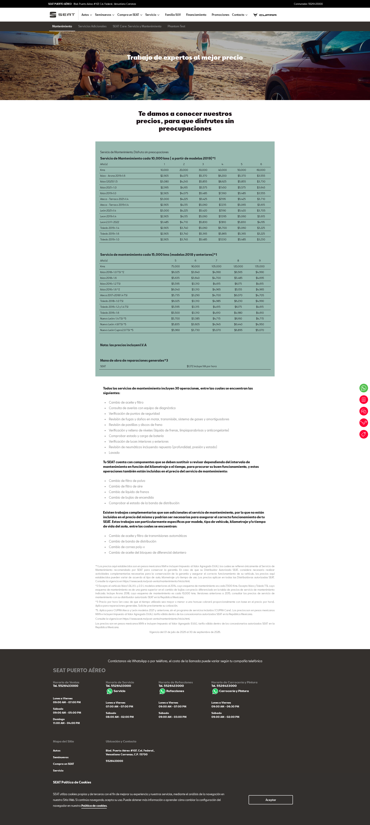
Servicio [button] (150, 14)
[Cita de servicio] (363, 422)
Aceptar (271, 800)
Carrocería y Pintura (234, 691)
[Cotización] (363, 399)
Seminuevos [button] (103, 14)
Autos (56, 750)
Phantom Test (176, 26)
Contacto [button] (238, 14)
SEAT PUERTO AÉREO (60, 4)
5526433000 (114, 760)
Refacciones (175, 691)
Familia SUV (173, 14)
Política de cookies (94, 805)
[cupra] (265, 15)
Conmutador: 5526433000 (308, 4)
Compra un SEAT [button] (128, 14)
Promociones (220, 14)
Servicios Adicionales (92, 26)
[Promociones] (363, 434)
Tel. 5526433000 (65, 685)
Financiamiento (196, 14)
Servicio (119, 691)
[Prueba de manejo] (363, 411)
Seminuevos (60, 757)
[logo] (63, 14)
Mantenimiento (62, 26)
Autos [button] (85, 14)
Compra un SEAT (63, 763)
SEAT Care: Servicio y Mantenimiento (137, 26)
